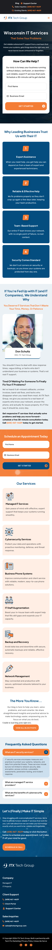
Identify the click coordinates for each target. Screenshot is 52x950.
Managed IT (7, 883)
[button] (48, 18)
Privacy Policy (27, 941)
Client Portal (10, 904)
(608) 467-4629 (14, 423)
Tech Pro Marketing (13, 941)
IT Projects (7, 886)
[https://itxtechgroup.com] (15, 18)
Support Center (30, 3)
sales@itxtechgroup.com (16, 926)
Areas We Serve (40, 941)
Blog (17, 3)
